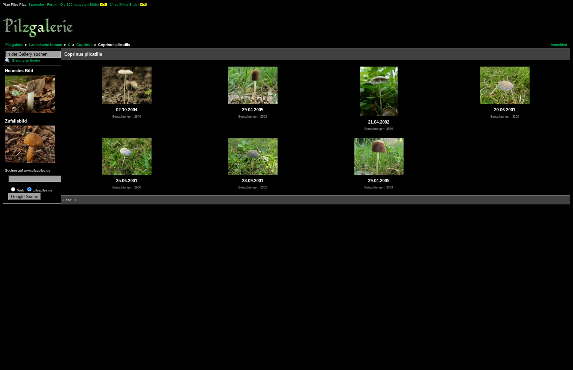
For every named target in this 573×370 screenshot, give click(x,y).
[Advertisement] (245, 23)
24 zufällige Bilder (124, 4)
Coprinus (84, 45)
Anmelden (559, 44)
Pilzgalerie (14, 45)
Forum (52, 4)
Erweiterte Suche (26, 60)
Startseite (36, 4)
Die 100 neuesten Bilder (79, 4)
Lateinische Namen (45, 45)
